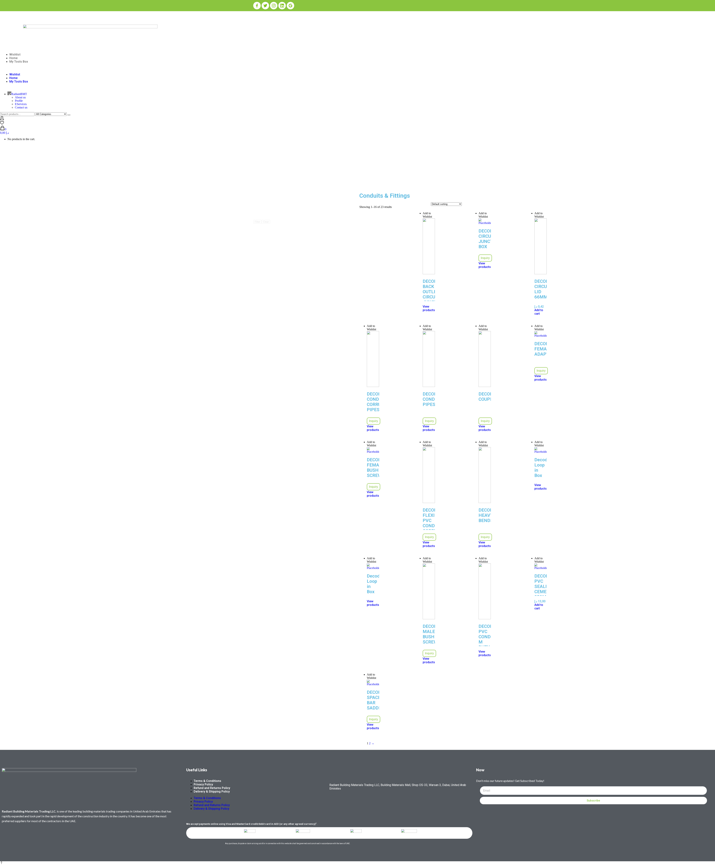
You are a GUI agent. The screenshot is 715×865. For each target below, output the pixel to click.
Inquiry (485, 258)
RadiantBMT (19, 94)
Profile (19, 100)
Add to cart (538, 311)
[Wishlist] (2, 123)
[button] (357, 68)
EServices (21, 104)
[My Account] (2, 119)
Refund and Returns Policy (212, 788)
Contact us (21, 107)
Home (13, 58)
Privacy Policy (203, 784)
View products (429, 308)
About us (20, 97)
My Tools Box (18, 61)
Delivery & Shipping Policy (212, 791)
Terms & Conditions (207, 781)
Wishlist (14, 54)
